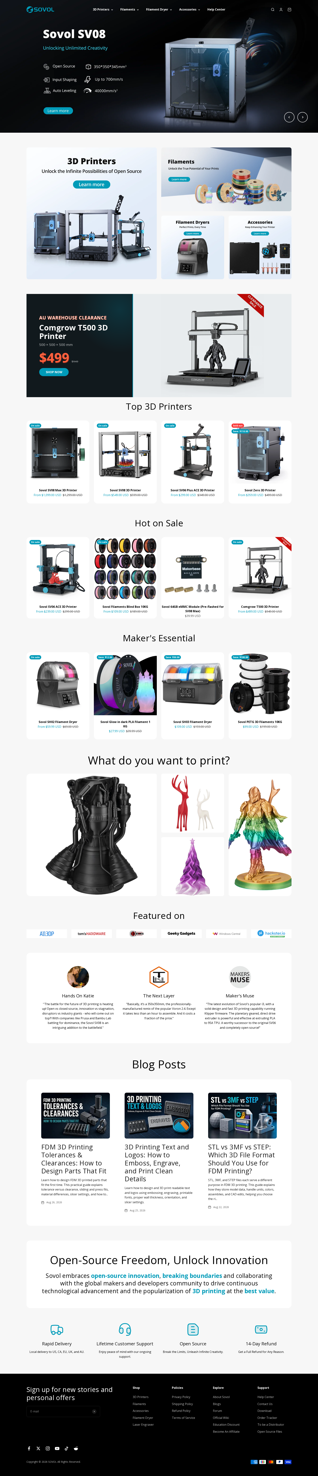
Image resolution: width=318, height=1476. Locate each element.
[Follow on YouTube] (57, 1448)
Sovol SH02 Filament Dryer (58, 722)
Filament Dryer (157, 9)
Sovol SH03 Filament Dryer (192, 722)
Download (264, 1411)
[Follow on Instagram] (47, 1448)
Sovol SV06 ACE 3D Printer (58, 607)
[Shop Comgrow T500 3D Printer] (212, 345)
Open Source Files (269, 1432)
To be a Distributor (270, 1425)
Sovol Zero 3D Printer (260, 490)
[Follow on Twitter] (38, 1448)
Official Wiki (221, 1418)
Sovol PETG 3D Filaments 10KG (260, 722)
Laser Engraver (143, 1425)
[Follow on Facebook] (28, 1448)
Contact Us (265, 1404)
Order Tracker (267, 1418)
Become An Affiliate (226, 1432)
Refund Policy (181, 1411)
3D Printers (101, 9)
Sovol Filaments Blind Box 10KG (125, 607)
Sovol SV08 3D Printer (125, 490)
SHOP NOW (54, 372)
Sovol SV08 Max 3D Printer (58, 490)
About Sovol (221, 1397)
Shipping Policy (182, 1404)
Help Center (216, 9)
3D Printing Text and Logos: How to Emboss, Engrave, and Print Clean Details (157, 1162)
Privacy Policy (181, 1397)
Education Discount (226, 1425)
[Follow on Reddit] (75, 1448)
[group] (159, 66)
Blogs (217, 1404)
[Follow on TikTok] (66, 1448)
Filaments (127, 9)
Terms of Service (183, 1418)
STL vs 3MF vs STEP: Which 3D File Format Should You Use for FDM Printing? (241, 1158)
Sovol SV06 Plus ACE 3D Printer (193, 490)
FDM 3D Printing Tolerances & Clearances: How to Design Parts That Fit (74, 1158)
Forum (217, 1411)
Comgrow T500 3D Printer (260, 607)
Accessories (187, 9)
